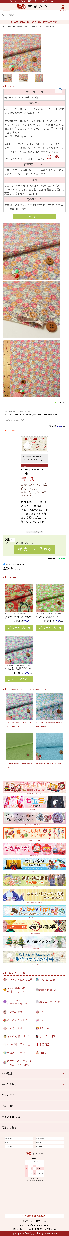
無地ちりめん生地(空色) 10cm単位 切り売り (48, 763)
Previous (9, 52)
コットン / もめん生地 (20, 979)
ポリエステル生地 (49, 1001)
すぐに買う (34, 217)
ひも (42, 1012)
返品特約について (13, 568)
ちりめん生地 (11, 26)
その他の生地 (14, 1012)
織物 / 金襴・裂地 (49, 989)
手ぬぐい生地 (14, 1028)
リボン (43, 1020)
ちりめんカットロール (20, 1020)
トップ (4, 26)
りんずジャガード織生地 (17, 1001)
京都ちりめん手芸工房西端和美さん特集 (20, 1063)
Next (60, 52)
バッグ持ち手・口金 (18, 1044)
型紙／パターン (16, 1052)
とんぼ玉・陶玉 (48, 1036)
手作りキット (47, 1028)
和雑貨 (43, 1052)
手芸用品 (44, 1044)
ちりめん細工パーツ (18, 1036)
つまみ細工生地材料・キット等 (16, 989)
